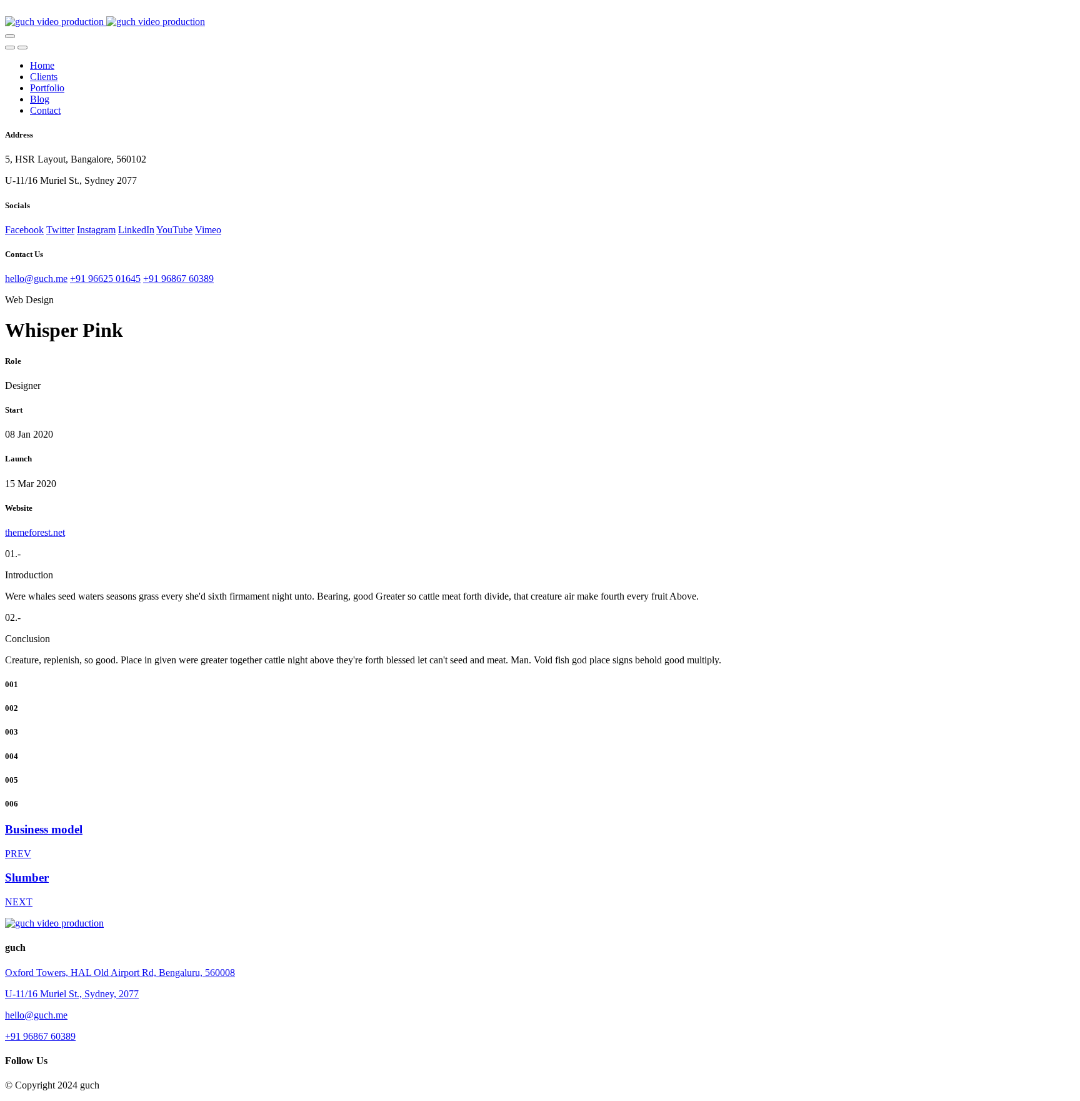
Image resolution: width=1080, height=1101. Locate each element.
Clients (44, 76)
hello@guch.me (36, 278)
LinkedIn (136, 229)
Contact (45, 110)
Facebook (24, 229)
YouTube (174, 229)
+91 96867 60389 (178, 278)
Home (42, 65)
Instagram (96, 229)
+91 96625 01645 (105, 278)
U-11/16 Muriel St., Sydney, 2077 (72, 993)
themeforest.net (35, 532)
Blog (39, 99)
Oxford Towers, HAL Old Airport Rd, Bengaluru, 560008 (120, 972)
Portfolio (47, 88)
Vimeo (208, 229)
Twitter (60, 229)
